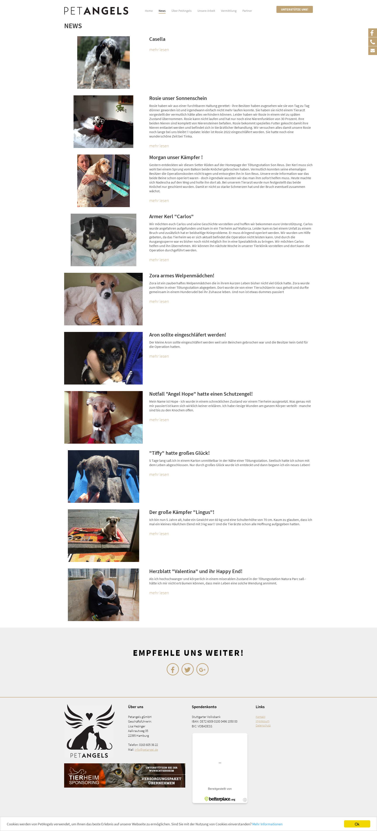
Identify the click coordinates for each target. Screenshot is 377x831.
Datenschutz (263, 725)
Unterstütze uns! (294, 9)
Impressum (262, 721)
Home (149, 11)
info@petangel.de (146, 749)
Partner (247, 11)
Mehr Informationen (267, 824)
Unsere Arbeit (206, 11)
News (162, 11)
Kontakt (260, 717)
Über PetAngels (181, 11)
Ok (357, 824)
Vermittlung (228, 11)
